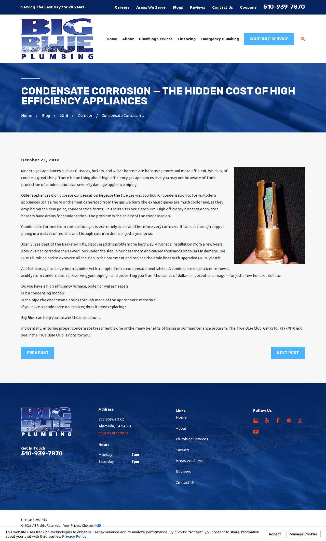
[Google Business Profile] (256, 420)
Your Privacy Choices (78, 525)
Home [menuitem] (112, 39)
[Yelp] (266, 420)
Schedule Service (269, 39)
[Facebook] (278, 420)
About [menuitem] (128, 39)
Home (181, 417)
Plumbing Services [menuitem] (156, 39)
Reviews (197, 7)
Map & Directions (113, 433)
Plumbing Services (192, 439)
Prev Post (38, 352)
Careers (122, 7)
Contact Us (222, 7)
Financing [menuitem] (187, 39)
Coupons (248, 7)
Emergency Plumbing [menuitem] (220, 39)
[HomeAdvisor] (289, 420)
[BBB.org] (300, 420)
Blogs (177, 7)
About (181, 428)
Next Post (288, 352)
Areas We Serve (151, 7)
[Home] (57, 38)
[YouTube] (256, 431)
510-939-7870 (284, 6)
